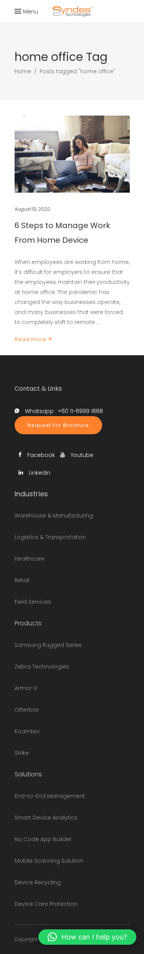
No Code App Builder (43, 839)
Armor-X (26, 688)
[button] (87, 937)
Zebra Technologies (42, 666)
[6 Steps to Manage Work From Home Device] (72, 154)
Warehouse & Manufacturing (54, 515)
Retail (22, 580)
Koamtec (27, 731)
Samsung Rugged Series (48, 645)
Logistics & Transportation (50, 537)
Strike (22, 753)
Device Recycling (38, 882)
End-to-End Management (50, 796)
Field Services (33, 602)
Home (23, 71)
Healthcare (30, 559)
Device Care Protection (46, 904)
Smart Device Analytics (46, 817)
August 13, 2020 (32, 209)
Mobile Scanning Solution (49, 861)
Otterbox (26, 710)
